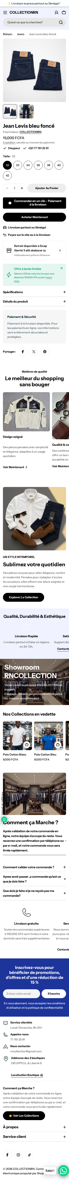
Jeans (20, 34)
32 (7, 165)
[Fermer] (61, 268)
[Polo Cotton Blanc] (17, 735)
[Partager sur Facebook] (22, 351)
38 (48, 165)
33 (17, 165)
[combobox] (34, 22)
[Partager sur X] (33, 351)
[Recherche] (61, 22)
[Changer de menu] (5, 12)
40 (59, 165)
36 (38, 165)
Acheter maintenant (34, 217)
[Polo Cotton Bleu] (48, 735)
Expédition (9, 142)
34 (28, 165)
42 (7, 175)
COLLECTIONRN (24, 12)
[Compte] (56, 12)
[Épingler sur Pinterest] (44, 351)
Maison (7, 34)
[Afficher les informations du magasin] (60, 250)
